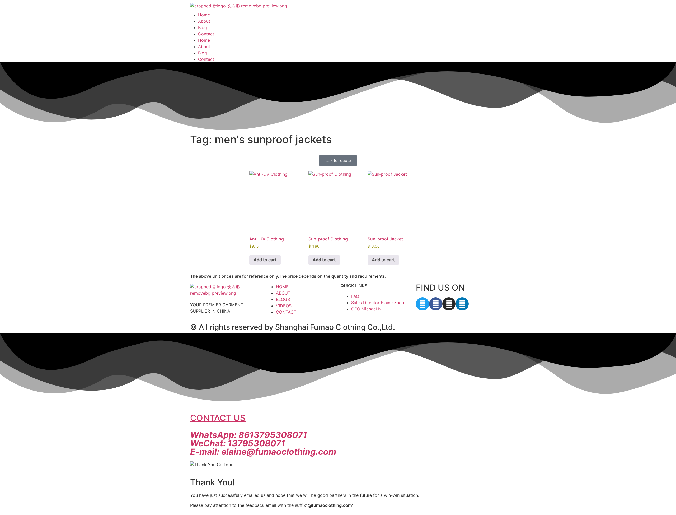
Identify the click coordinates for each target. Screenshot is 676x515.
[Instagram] (449, 303)
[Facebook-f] (435, 303)
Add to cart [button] (264, 259)
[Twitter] (422, 303)
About (204, 21)
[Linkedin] (462, 303)
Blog (202, 27)
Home (204, 14)
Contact (206, 33)
